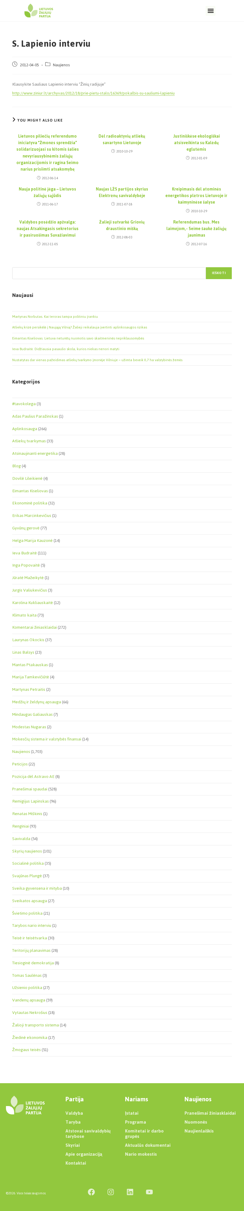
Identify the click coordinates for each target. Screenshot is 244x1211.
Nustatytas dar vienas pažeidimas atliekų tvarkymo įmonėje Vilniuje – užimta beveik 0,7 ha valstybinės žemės (97, 360)
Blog (16, 466)
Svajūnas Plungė (27, 876)
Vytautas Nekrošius (29, 1013)
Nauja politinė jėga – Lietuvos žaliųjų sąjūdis (47, 192)
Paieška (18, 263)
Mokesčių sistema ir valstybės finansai (46, 739)
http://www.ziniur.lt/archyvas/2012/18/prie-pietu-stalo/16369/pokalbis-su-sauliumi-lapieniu (93, 93)
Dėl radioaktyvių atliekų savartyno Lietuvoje (121, 140)
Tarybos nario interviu (31, 925)
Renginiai (20, 826)
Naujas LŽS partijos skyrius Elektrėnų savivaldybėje (122, 192)
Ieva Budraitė (24, 553)
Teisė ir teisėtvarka (29, 938)
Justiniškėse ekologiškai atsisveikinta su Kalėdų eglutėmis (196, 143)
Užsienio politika (27, 988)
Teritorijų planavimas (31, 950)
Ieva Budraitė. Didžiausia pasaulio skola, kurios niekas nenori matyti (65, 349)
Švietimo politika (27, 913)
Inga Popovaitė (26, 565)
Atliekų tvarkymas (29, 441)
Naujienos (61, 65)
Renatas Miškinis (27, 814)
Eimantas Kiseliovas (30, 491)
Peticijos (20, 764)
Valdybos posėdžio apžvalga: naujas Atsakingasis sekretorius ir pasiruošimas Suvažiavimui (48, 229)
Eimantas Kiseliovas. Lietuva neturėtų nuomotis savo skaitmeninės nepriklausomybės (78, 338)
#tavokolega (24, 404)
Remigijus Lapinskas (30, 801)
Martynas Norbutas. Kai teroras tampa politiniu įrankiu (55, 316)
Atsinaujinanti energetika (35, 453)
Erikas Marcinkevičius (31, 516)
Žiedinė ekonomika (29, 1038)
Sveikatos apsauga (29, 901)
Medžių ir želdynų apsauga (36, 702)
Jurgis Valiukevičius (29, 590)
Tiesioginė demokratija (33, 963)
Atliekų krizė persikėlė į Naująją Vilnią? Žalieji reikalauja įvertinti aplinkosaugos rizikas (79, 327)
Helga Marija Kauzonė (32, 541)
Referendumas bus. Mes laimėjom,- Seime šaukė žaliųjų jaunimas (196, 229)
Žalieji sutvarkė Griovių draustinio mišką (122, 225)
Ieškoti (219, 273)
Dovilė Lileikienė (27, 478)
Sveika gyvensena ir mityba (37, 888)
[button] (210, 11)
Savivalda (21, 839)
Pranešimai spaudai (29, 789)
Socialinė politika (28, 863)
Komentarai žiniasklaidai (34, 627)
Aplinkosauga (24, 429)
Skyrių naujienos (27, 851)
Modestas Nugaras (29, 727)
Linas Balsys (23, 652)
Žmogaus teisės (26, 1050)
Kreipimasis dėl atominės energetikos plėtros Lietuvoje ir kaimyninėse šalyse (196, 196)
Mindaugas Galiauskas (32, 714)
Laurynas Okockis (28, 640)
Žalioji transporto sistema (35, 1025)
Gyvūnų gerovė (26, 528)
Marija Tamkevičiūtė (30, 677)
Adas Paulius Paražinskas (35, 416)
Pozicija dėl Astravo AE (33, 777)
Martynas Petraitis (28, 689)
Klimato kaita (24, 615)
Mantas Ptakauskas (30, 665)
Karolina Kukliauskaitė (32, 603)
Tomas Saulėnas (27, 975)
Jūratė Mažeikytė (28, 578)
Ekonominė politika (29, 503)
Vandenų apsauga (28, 1000)
